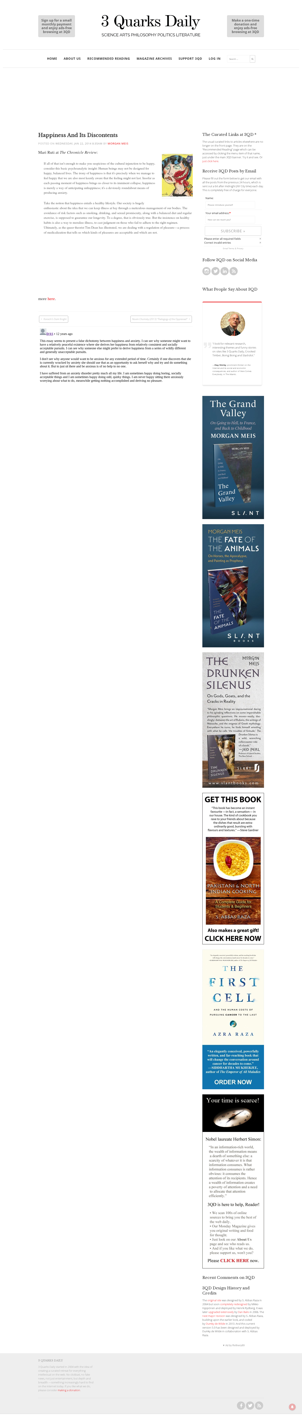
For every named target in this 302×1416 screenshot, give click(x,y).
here (51, 298)
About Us (72, 58)
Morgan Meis (118, 143)
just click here (210, 161)
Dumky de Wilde (215, 1323)
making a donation (69, 1390)
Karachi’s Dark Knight (55, 319)
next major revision (213, 1316)
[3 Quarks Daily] (151, 36)
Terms (231, 248)
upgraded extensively (221, 1312)
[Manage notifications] (292, 1407)
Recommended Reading (108, 58)
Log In (215, 58)
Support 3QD (190, 58)
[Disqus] (115, 378)
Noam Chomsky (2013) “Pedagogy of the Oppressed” (159, 319)
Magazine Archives (154, 58)
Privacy (240, 248)
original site (214, 1300)
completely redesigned (233, 1304)
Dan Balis (243, 1312)
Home (52, 58)
